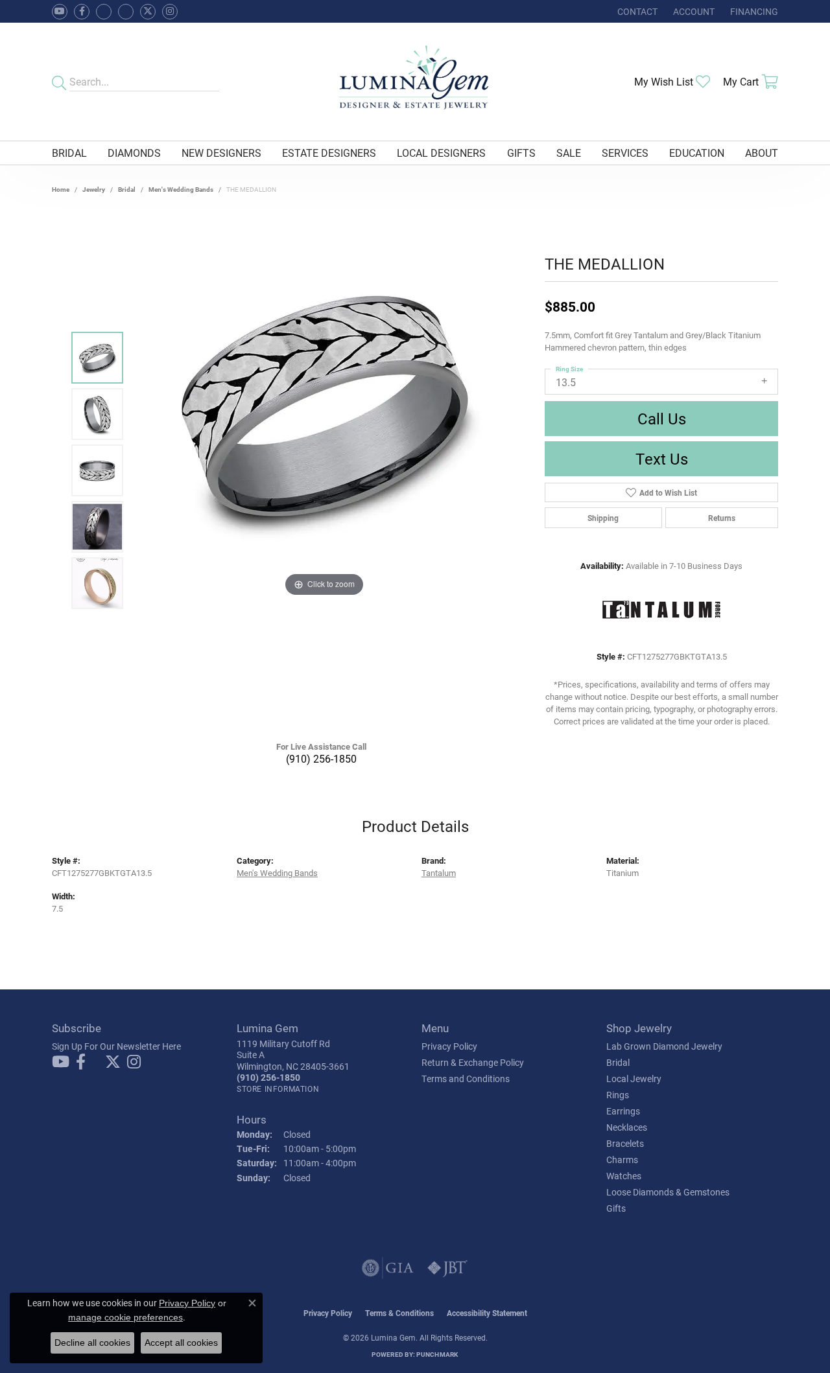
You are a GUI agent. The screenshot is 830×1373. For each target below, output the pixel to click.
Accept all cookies (181, 1342)
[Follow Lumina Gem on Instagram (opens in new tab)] (170, 11)
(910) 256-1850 (321, 758)
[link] (636, 11)
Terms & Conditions (399, 1313)
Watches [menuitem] (623, 1176)
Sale (568, 152)
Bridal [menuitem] (618, 1062)
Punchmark (437, 1354)
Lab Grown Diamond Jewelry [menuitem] (664, 1046)
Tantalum (438, 872)
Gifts (521, 152)
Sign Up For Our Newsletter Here (116, 1046)
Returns (721, 518)
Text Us (661, 458)
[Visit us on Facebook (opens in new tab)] (104, 11)
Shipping (603, 518)
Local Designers (441, 152)
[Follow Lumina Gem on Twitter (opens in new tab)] (148, 11)
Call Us (661, 418)
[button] (692, 11)
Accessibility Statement (487, 1313)
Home (60, 189)
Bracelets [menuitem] (625, 1143)
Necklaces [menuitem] (626, 1127)
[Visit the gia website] (388, 1268)
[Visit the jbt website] (447, 1268)
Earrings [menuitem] (623, 1111)
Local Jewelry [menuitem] (633, 1078)
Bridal (69, 152)
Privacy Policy (449, 1046)
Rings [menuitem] (617, 1095)
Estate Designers (329, 152)
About (761, 152)
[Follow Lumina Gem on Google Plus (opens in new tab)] (126, 11)
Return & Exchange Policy (472, 1062)
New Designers (221, 152)
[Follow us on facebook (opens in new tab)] (81, 11)
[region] (324, 470)
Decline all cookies (92, 1342)
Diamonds (134, 152)
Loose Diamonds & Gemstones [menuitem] (667, 1192)
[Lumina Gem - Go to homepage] (415, 82)
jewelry (93, 189)
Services (625, 152)
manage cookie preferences (125, 1317)
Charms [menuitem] (622, 1159)
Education (696, 152)
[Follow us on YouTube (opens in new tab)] (59, 11)
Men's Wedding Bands (180, 189)
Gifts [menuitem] (616, 1208)
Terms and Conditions (465, 1078)
